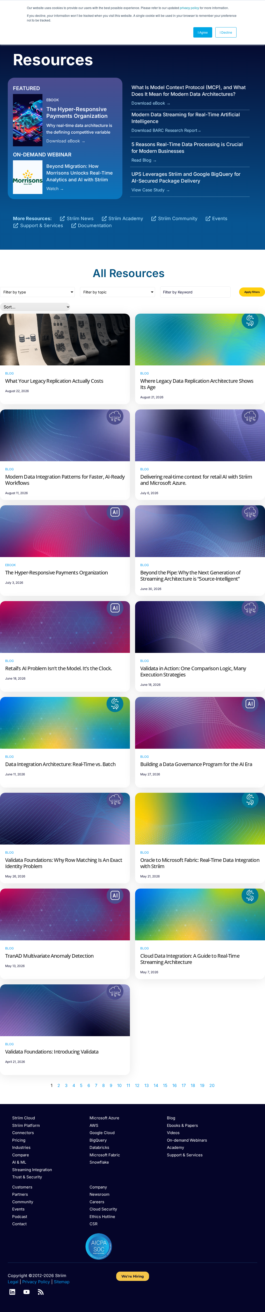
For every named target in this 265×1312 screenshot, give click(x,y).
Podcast (19, 1216)
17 (184, 1085)
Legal (13, 1281)
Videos (173, 1132)
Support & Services (185, 1154)
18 (193, 1085)
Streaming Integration (32, 1169)
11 (128, 1085)
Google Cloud (102, 1132)
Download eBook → (65, 140)
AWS (94, 1125)
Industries (21, 1147)
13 (146, 1085)
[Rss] (40, 1291)
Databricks (99, 1147)
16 (174, 1085)
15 (165, 1085)
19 (202, 1085)
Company (98, 1187)
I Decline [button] (226, 32)
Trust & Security (27, 1176)
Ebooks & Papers (182, 1125)
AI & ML (19, 1162)
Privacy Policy (36, 1281)
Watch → (55, 188)
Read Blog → (144, 160)
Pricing (18, 1140)
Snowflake (99, 1162)
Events (18, 1209)
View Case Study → (150, 189)
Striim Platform (26, 1125)
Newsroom (99, 1194)
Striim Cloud (23, 1117)
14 (156, 1085)
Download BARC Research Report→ (166, 130)
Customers (22, 1187)
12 (137, 1085)
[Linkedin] (12, 1291)
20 (212, 1085)
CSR (94, 1223)
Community (22, 1201)
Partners (20, 1194)
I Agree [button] (203, 32)
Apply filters (252, 291)
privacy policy (189, 7)
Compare (20, 1154)
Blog (171, 1117)
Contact (19, 1223)
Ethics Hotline (102, 1216)
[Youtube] (26, 1291)
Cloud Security (103, 1209)
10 (119, 1085)
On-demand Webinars (187, 1140)
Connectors (23, 1132)
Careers (97, 1201)
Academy (175, 1147)
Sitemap (62, 1281)
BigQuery (98, 1140)
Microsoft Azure (104, 1117)
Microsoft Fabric (105, 1154)
